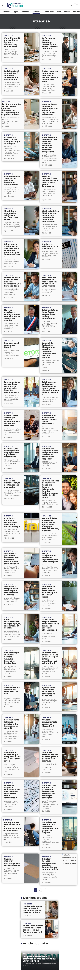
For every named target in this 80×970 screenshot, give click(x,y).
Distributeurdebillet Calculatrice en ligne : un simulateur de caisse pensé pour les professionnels (11, 109)
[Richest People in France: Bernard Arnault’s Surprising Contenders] (31, 663)
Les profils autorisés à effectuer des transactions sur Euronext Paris (39, 958)
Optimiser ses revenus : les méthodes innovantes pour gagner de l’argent (50, 827)
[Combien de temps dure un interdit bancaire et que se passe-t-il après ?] (51, 910)
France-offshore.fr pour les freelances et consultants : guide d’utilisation (50, 181)
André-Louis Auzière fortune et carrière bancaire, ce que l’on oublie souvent (33, 929)
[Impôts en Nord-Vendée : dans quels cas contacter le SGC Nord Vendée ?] (31, 286)
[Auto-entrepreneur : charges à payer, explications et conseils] (31, 628)
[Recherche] (70, 4)
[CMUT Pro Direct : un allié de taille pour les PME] (31, 696)
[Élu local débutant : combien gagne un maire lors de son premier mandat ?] (31, 320)
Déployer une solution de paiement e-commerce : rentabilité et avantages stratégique (49, 791)
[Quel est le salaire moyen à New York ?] (69, 253)
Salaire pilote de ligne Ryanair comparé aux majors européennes (50, 314)
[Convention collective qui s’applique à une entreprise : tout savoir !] (31, 762)
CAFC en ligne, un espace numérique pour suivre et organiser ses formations (50, 109)
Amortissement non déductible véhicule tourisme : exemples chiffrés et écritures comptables (50, 144)
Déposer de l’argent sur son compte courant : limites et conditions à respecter (50, 453)
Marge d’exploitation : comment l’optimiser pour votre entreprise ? (50, 558)
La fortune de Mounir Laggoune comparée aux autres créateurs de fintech (50, 43)
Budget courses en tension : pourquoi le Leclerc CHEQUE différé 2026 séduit (50, 76)
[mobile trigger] (4, 4)
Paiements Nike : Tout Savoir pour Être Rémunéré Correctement (12, 180)
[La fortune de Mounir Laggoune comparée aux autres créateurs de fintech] (69, 48)
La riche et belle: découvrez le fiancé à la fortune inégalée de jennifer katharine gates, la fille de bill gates (50, 489)
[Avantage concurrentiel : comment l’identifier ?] (69, 729)
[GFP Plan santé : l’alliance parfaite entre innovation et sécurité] (31, 729)
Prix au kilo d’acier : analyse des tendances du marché (12, 484)
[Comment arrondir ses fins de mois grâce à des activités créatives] (69, 761)
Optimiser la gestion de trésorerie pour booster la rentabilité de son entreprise (11, 558)
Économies (27, 904)
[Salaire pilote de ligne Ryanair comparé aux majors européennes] (69, 319)
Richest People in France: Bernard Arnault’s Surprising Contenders (11, 658)
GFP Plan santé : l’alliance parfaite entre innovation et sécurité (12, 724)
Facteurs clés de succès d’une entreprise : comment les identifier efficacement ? (12, 387)
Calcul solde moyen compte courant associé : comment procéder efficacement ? (50, 624)
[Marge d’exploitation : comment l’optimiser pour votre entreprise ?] (69, 563)
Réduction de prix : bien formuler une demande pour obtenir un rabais (49, 591)
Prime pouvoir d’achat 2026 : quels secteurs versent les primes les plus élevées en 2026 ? (12, 250)
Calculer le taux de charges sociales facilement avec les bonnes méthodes (12, 420)
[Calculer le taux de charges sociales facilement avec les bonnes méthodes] (31, 425)
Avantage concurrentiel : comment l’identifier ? (49, 723)
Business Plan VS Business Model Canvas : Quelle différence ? (49, 419)
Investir (26, 953)
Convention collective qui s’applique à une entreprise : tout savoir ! (12, 757)
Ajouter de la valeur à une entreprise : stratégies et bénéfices (48, 691)
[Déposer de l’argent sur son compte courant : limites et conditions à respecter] (69, 457)
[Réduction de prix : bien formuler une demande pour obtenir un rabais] (69, 596)
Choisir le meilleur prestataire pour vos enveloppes (12, 862)
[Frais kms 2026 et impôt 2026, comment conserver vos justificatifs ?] (31, 80)
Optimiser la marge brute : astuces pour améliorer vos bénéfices (11, 590)
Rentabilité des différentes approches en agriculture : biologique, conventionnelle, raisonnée (50, 524)
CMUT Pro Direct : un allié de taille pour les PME (12, 690)
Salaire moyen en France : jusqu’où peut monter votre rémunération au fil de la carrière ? (50, 388)
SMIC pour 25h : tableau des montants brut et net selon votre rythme (49, 282)
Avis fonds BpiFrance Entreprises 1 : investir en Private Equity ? (12, 522)
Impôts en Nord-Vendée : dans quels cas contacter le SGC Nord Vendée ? (12, 282)
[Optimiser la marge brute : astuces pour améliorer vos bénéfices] (31, 595)
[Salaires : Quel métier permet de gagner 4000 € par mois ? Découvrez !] (31, 457)
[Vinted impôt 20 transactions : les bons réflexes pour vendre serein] (31, 47)
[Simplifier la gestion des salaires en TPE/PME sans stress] (31, 220)
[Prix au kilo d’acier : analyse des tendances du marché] (31, 490)
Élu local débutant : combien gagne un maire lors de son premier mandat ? (12, 315)
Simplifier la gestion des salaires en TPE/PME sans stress (11, 215)
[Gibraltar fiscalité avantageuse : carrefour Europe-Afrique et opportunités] (69, 869)
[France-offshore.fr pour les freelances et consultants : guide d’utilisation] (69, 187)
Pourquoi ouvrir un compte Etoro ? (12, 345)
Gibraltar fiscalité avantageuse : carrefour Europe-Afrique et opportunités (50, 864)
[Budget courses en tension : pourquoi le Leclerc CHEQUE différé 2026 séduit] (69, 81)
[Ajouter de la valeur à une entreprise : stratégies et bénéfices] (69, 696)
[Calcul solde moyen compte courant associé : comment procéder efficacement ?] (69, 629)
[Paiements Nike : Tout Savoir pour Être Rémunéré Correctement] (31, 185)
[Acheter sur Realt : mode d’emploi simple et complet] (31, 146)
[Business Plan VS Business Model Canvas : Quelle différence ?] (69, 425)
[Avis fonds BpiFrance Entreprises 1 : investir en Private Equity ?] (31, 527)
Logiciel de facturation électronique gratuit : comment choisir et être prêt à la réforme (49, 350)
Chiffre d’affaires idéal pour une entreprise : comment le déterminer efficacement (50, 216)
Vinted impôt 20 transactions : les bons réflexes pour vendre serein (12, 42)
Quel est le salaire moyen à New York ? (50, 246)
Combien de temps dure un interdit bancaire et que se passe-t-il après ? (32, 909)
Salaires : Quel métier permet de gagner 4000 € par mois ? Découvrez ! (12, 452)
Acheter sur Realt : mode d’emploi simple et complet (12, 140)
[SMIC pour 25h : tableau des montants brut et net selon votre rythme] (69, 286)
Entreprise (8, 36)
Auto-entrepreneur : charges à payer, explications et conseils (12, 623)
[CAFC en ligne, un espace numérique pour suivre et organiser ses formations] (69, 114)
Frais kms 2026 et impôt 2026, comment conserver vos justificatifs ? (11, 75)
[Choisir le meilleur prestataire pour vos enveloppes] (31, 868)
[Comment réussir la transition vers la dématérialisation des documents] (31, 831)
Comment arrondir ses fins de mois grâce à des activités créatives (50, 757)
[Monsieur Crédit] (15, 4)
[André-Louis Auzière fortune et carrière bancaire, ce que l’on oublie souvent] (51, 929)
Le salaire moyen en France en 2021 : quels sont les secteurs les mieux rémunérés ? (12, 791)
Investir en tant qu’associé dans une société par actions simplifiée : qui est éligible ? (50, 658)
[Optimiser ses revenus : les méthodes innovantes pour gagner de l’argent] (69, 833)
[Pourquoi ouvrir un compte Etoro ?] (31, 352)
